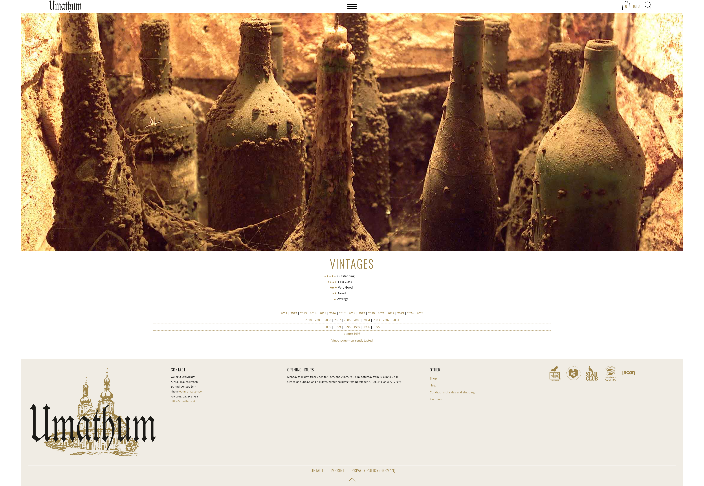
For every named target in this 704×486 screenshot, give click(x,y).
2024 (410, 313)
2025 (420, 313)
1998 (347, 327)
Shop (433, 378)
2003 (376, 320)
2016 (332, 313)
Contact (316, 470)
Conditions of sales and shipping (452, 392)
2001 (396, 320)
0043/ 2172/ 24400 (190, 391)
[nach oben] (352, 479)
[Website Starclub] (592, 373)
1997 (357, 327)
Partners (436, 399)
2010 (308, 320)
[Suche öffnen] (648, 5)
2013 (303, 313)
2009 (318, 320)
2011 (284, 313)
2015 (323, 313)
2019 (362, 313)
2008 (327, 320)
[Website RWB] (573, 373)
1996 (366, 327)
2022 (391, 313)
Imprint (337, 470)
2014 (313, 313)
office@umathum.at (183, 401)
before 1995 (352, 334)
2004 (366, 320)
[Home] (65, 7)
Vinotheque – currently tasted (352, 340)
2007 (337, 320)
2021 (381, 313)
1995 (376, 327)
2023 (400, 313)
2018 (352, 313)
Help (433, 385)
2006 (347, 320)
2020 (371, 313)
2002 (386, 320)
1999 (337, 327)
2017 (342, 313)
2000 (327, 327)
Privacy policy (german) (373, 470)
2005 (357, 320)
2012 (293, 313)
